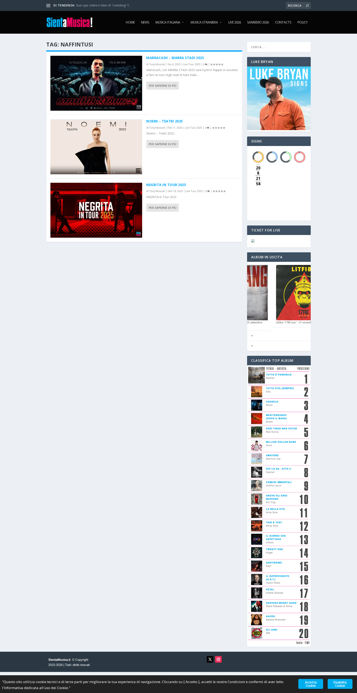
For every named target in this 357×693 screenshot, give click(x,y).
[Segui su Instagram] (218, 659)
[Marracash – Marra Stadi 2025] (96, 83)
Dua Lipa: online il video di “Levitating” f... (103, 5)
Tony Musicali (157, 64)
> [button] (252, 346)
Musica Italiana (167, 23)
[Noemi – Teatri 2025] (96, 146)
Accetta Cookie (311, 684)
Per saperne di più (162, 86)
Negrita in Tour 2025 (166, 185)
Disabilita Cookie (339, 684)
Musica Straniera (204, 23)
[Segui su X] (210, 659)
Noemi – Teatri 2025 (164, 121)
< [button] (252, 336)
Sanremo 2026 (258, 23)
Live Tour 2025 (191, 64)
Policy (303, 23)
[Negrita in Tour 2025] (96, 210)
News (145, 23)
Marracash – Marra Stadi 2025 (175, 58)
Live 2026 (234, 23)
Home (130, 23)
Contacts (283, 23)
